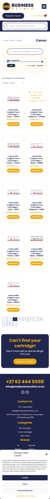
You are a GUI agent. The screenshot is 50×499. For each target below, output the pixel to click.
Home (5, 40)
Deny (25, 484)
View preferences (25, 490)
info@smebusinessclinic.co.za (25, 386)
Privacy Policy (30, 496)
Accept (25, 477)
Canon (12, 40)
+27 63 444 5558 (25, 381)
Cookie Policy (19, 496)
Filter (11, 65)
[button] (46, 454)
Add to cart (13, 124)
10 (10, 324)
